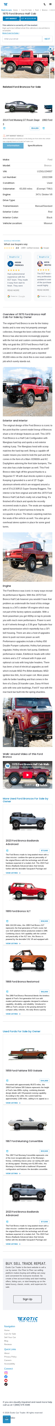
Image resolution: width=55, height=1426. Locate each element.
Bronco (45, 10)
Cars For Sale (26, 10)
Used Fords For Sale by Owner (21, 1031)
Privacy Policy (9, 1417)
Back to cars (6, 10)
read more (13, 290)
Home (15, 10)
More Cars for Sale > (10, 33)
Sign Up (27, 1299)
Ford (37, 10)
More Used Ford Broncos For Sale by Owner (25, 800)
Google (21, 296)
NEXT (47, 38)
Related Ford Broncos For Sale (22, 87)
